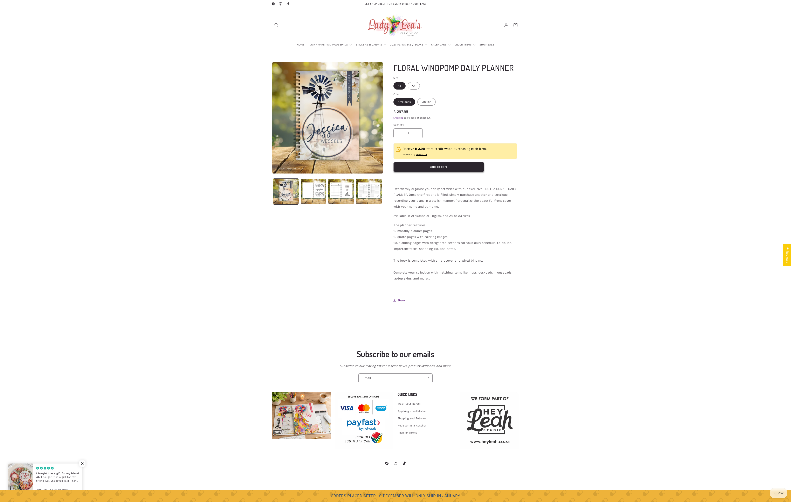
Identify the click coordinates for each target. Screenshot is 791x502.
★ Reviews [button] (787, 255)
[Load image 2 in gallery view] (313, 191)
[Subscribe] (427, 378)
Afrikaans (404, 102)
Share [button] (401, 300)
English (426, 102)
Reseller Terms (407, 433)
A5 (399, 86)
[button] (276, 25)
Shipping (398, 118)
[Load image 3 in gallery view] (341, 191)
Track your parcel (409, 404)
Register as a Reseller (412, 426)
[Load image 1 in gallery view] (286, 191)
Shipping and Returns (412, 418)
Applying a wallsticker (412, 411)
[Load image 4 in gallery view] (369, 191)
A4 (413, 86)
